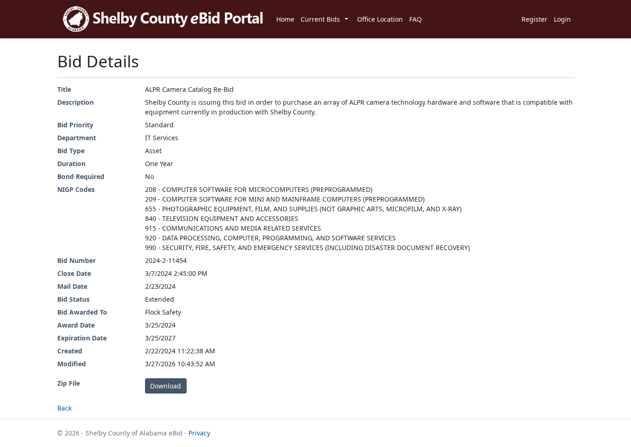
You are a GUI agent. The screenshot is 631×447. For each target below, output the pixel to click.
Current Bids (320, 19)
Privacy (199, 433)
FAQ (415, 19)
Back (64, 408)
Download (165, 385)
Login (562, 19)
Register (534, 19)
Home (285, 19)
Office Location (380, 19)
